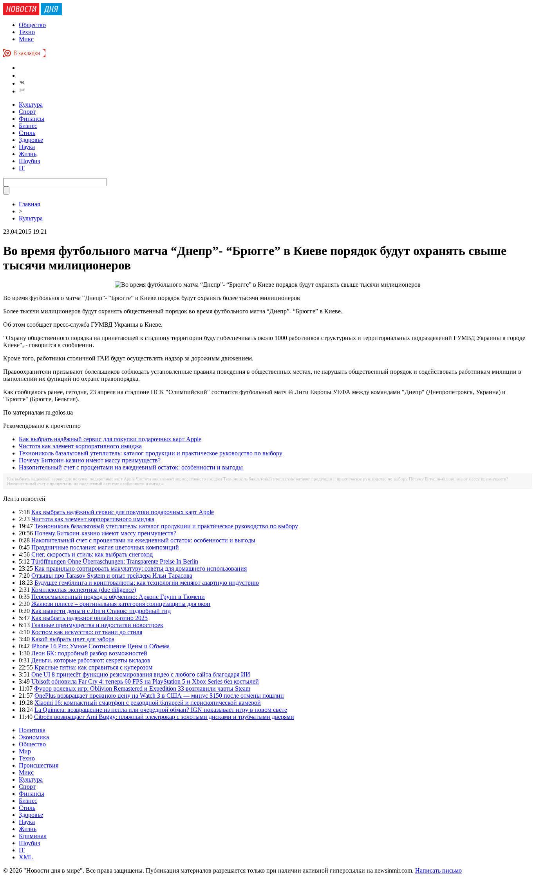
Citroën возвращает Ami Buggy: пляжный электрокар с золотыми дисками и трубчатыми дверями (164, 716)
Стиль (27, 132)
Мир (25, 751)
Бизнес (28, 125)
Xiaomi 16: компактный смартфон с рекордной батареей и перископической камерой (147, 702)
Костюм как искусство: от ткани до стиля (86, 632)
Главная (29, 204)
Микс (26, 39)
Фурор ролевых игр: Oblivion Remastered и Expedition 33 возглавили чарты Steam (142, 688)
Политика (32, 730)
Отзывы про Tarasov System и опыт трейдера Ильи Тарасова (111, 575)
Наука (27, 147)
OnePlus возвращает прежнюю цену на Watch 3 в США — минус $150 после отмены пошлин (159, 695)
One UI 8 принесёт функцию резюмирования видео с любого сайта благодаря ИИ (140, 674)
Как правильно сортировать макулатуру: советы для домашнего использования (140, 568)
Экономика (34, 737)
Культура (31, 104)
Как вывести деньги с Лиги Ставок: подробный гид (101, 611)
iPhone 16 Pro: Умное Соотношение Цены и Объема (100, 646)
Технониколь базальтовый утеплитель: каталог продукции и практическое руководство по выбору (150, 453)
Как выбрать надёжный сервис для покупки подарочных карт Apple (110, 439)
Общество (32, 25)
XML (26, 857)
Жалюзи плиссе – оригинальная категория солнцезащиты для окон (120, 603)
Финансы (31, 118)
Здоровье (31, 139)
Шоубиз (29, 161)
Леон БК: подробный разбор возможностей (89, 653)
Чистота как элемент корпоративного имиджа (80, 446)
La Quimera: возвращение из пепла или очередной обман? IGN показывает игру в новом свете (160, 709)
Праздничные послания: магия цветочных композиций (105, 547)
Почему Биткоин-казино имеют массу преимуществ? (90, 460)
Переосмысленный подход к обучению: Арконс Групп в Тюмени (118, 596)
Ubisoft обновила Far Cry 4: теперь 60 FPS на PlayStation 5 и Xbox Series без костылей (145, 681)
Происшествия (38, 765)
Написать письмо (438, 870)
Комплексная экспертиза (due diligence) (83, 589)
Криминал (33, 836)
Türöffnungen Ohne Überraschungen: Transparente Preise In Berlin (114, 561)
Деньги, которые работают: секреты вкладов (90, 660)
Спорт (27, 111)
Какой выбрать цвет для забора (72, 639)
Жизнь (27, 154)
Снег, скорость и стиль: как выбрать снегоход (92, 554)
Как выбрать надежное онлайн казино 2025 (89, 618)
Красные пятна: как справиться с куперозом (93, 667)
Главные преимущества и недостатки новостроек (97, 625)
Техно (27, 32)
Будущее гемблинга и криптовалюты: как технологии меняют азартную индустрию (146, 582)
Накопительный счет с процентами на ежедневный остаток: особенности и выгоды (131, 467)
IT (22, 168)
